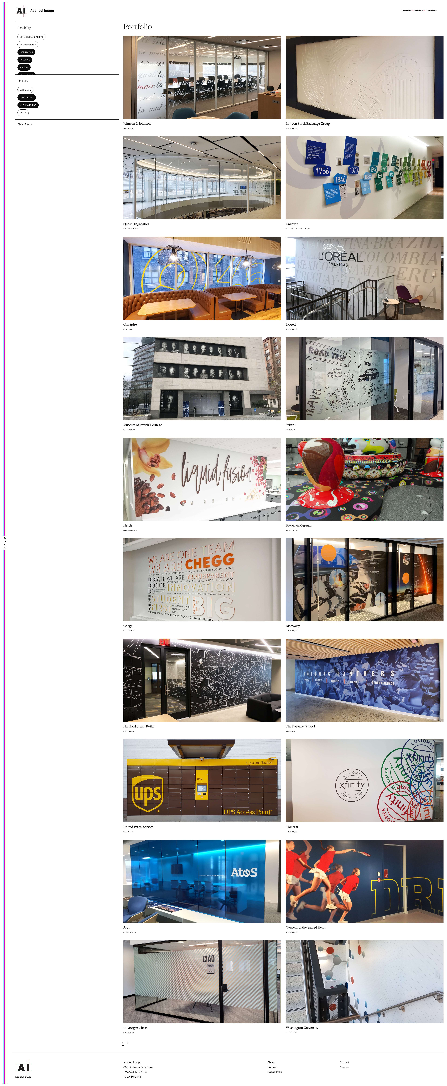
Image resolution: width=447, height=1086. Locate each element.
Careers (344, 1067)
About (271, 1062)
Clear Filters (24, 124)
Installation (26, 52)
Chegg (127, 626)
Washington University (302, 1027)
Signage (24, 67)
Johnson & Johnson (137, 123)
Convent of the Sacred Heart (306, 927)
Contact (344, 1062)
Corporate (25, 89)
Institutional (27, 97)
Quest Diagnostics (136, 224)
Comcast (292, 827)
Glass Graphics (28, 44)
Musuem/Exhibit (28, 105)
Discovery (293, 626)
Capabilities (275, 1072)
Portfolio (272, 1067)
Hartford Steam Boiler (139, 726)
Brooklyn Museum (299, 525)
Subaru (291, 425)
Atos (126, 927)
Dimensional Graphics (31, 37)
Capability (24, 27)
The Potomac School (300, 726)
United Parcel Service (138, 827)
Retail (23, 112)
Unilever (292, 224)
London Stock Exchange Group (308, 123)
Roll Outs (25, 59)
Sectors (22, 80)
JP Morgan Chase (135, 1028)
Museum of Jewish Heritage (142, 425)
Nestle (127, 525)
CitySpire (130, 324)
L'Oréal (291, 324)
